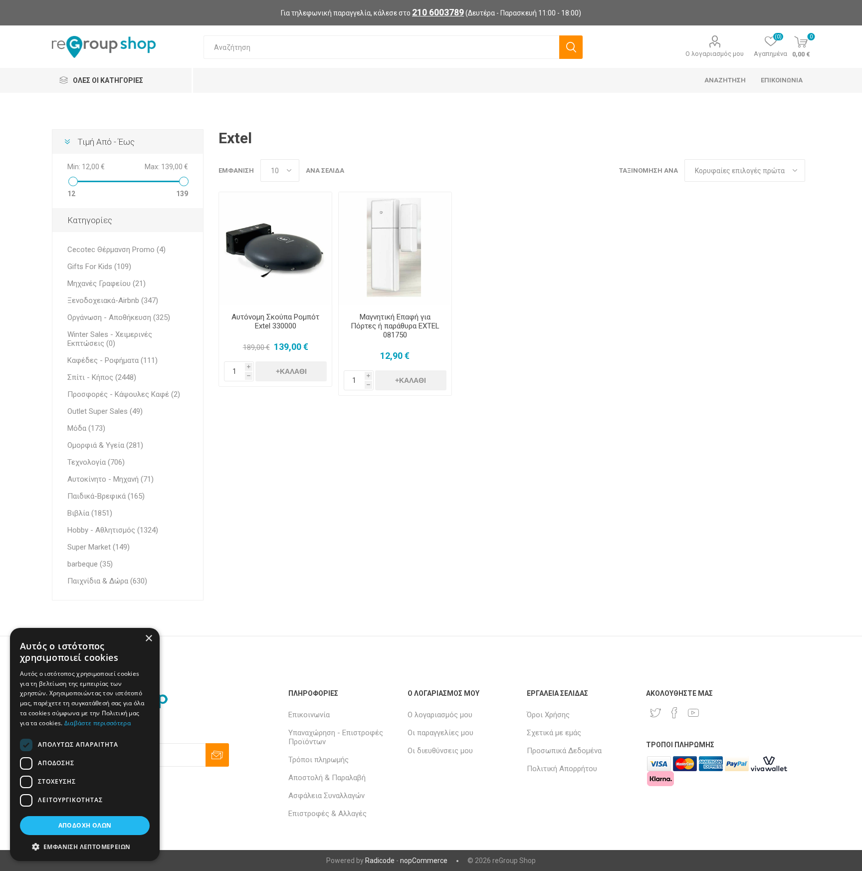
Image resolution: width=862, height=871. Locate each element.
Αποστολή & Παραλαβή (327, 777)
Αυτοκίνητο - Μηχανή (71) (110, 479)
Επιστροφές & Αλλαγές (327, 813)
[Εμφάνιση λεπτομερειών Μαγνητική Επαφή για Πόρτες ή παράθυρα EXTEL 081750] (395, 248)
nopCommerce (423, 861)
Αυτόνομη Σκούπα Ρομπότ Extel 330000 (275, 321)
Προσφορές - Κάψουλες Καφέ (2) (123, 394)
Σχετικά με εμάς (554, 732)
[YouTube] (693, 713)
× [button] (148, 638)
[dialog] (85, 744)
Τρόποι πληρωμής (318, 759)
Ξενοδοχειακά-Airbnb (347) (112, 300)
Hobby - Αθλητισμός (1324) (112, 530)
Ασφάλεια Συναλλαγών (326, 795)
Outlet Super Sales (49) (105, 411)
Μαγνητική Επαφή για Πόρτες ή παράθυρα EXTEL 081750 (395, 325)
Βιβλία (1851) (89, 513)
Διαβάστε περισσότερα (97, 723)
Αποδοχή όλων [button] (85, 825)
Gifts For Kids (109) (99, 266)
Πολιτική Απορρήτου (562, 768)
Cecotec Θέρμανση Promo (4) (116, 249)
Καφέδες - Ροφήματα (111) (112, 360)
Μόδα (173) (86, 428)
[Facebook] (674, 713)
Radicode (380, 861)
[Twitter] (655, 713)
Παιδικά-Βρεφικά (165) (106, 496)
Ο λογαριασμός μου (714, 53)
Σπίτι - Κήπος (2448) (101, 377)
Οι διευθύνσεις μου (440, 750)
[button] (85, 846)
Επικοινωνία (309, 714)
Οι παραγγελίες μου (440, 732)
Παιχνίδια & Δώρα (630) (107, 581)
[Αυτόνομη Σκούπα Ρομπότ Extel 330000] (275, 248)
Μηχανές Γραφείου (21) (106, 283)
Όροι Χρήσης (548, 714)
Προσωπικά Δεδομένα (564, 750)
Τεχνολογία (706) (96, 462)
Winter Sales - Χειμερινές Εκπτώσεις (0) (109, 339)
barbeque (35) (90, 564)
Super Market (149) (98, 547)
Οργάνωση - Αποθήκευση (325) (118, 317)
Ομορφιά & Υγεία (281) (105, 445)
